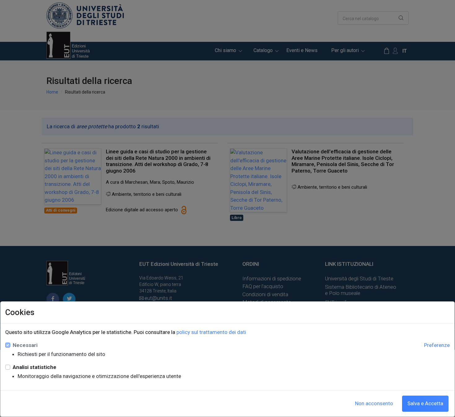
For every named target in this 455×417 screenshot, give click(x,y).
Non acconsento (374, 403)
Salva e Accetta (425, 403)
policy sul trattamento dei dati (211, 332)
